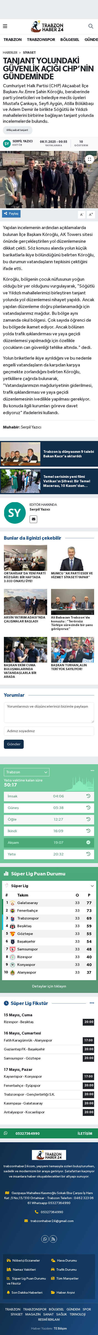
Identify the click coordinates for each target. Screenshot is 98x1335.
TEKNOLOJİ (77, 1314)
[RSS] (53, 1239)
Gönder (14, 744)
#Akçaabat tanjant (17, 130)
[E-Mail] (33, 519)
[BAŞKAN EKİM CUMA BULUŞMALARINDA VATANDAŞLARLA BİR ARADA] (25, 649)
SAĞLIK (61, 1314)
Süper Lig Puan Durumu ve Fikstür (26, 1281)
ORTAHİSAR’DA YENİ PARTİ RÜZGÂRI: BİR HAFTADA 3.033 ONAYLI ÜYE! (25, 577)
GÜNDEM (73, 1309)
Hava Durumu (67, 1260)
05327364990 (52, 1212)
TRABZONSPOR (41, 40)
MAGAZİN (33, 1314)
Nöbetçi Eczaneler (26, 1260)
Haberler (10, 52)
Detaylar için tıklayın (49, 986)
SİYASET (29, 52)
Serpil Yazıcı (40, 509)
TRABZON (12, 40)
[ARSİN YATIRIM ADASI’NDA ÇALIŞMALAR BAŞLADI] (25, 602)
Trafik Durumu (66, 1269)
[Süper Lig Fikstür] (92, 1003)
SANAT (48, 1314)
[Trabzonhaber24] (47, 26)
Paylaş (13, 213)
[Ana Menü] (5, 26)
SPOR (87, 1309)
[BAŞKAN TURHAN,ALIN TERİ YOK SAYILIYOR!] (72, 649)
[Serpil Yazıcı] (15, 513)
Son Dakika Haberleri (27, 1292)
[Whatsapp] (45, 1239)
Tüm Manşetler (67, 1278)
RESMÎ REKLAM (49, 1319)
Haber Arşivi (66, 1292)
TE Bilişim (60, 1328)
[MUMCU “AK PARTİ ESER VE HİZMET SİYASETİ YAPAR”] (72, 558)
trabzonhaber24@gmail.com (52, 1221)
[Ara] (90, 27)
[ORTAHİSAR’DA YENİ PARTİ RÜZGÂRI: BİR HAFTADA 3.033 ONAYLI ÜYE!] (25, 558)
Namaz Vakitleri (24, 1269)
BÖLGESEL (69, 40)
